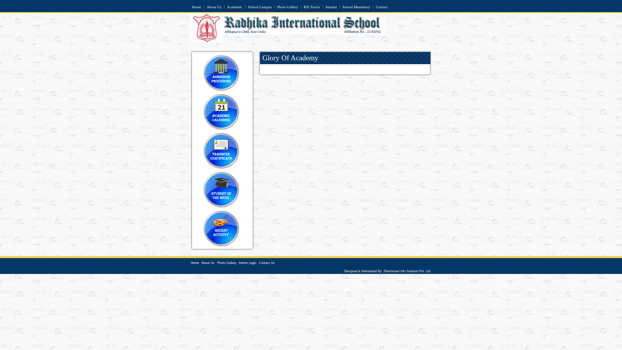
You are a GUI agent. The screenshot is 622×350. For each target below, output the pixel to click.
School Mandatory (356, 7)
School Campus (260, 7)
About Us (214, 7)
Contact (382, 7)
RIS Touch (312, 7)
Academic (234, 7)
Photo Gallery (287, 7)
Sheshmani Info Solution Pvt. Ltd (407, 271)
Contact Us (267, 263)
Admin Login (247, 263)
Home (196, 7)
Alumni (331, 7)
